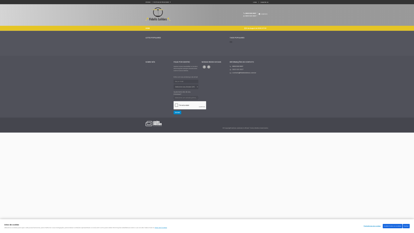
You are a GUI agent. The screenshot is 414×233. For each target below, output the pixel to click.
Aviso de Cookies (161, 228)
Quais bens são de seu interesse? (182, 93)
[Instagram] (208, 67)
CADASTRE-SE (264, 2)
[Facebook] (204, 67)
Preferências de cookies (372, 226)
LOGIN (255, 2)
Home (148, 28)
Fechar (406, 226)
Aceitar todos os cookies (392, 226)
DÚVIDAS (148, 2)
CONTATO (264, 14)
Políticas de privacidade (161, 2)
